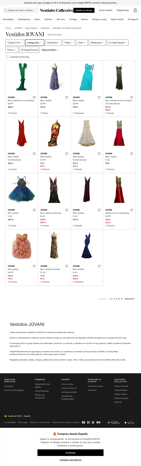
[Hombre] (54, 19)
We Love (61, 19)
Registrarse (123, 10)
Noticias (118, 402)
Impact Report (120, 394)
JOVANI (18, 28)
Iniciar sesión (105, 10)
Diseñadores (24, 19)
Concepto (8, 386)
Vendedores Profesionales (67, 397)
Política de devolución (40, 396)
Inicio (8, 28)
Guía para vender (69, 392)
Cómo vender (67, 384)
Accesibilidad (10, 422)
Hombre (48, 19)
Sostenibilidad (120, 390)
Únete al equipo (121, 398)
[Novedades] (16, 19)
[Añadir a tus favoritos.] (34, 97)
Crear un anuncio (69, 388)
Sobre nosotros (121, 386)
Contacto (92, 390)
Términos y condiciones (40, 422)
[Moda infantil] (126, 19)
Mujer (37, 19)
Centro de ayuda (95, 386)
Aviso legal (23, 422)
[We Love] (67, 19)
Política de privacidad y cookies (66, 422)
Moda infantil (117, 19)
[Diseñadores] (32, 19)
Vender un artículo (84, 10)
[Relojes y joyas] (109, 19)
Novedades (8, 19)
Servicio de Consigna (14, 390)
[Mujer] (42, 19)
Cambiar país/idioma (70, 459)
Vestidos (44, 28)
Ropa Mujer (31, 28)
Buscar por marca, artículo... (21, 10)
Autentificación (42, 391)
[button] (135, 10)
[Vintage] (79, 19)
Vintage (73, 19)
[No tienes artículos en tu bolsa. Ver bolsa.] (135, 10)
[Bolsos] (90, 19)
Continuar (71, 452)
